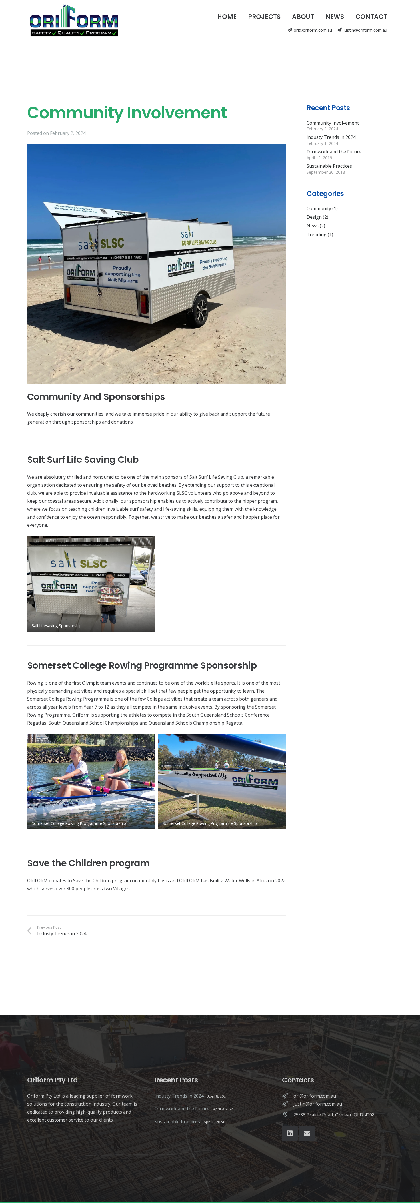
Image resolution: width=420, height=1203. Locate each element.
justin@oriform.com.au (317, 1104)
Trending (317, 234)
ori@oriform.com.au (314, 1096)
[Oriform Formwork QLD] (74, 21)
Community (319, 208)
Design (314, 217)
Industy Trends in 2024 (331, 137)
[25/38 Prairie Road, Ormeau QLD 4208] (287, 1114)
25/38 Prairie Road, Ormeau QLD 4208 (334, 1115)
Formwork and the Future (334, 151)
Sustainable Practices (329, 166)
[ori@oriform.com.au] (287, 1095)
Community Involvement (333, 122)
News (313, 225)
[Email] (307, 1133)
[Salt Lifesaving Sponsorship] (91, 584)
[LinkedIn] (290, 1133)
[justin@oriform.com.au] (287, 1103)
